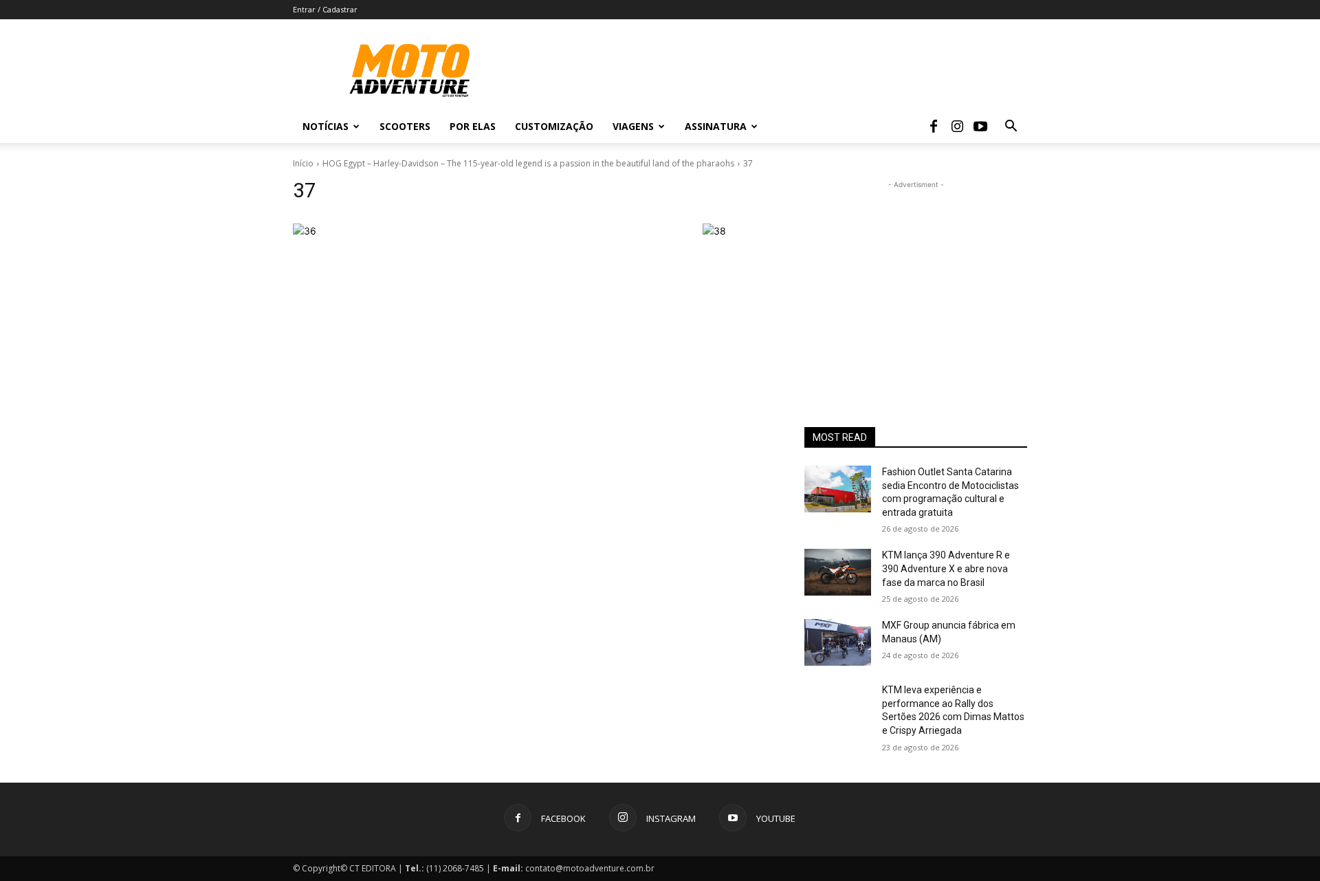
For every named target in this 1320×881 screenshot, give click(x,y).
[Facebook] (933, 126)
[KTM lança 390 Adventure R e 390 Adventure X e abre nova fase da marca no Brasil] (837, 572)
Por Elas (473, 126)
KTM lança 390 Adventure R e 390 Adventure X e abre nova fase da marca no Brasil (946, 568)
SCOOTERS (405, 126)
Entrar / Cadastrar (325, 9)
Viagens (633, 126)
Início (303, 163)
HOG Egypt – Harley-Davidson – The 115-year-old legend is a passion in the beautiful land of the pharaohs (528, 163)
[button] (1010, 127)
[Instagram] (957, 126)
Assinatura (716, 126)
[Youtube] (980, 126)
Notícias (325, 126)
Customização (554, 126)
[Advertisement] (916, 278)
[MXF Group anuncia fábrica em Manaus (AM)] (837, 642)
